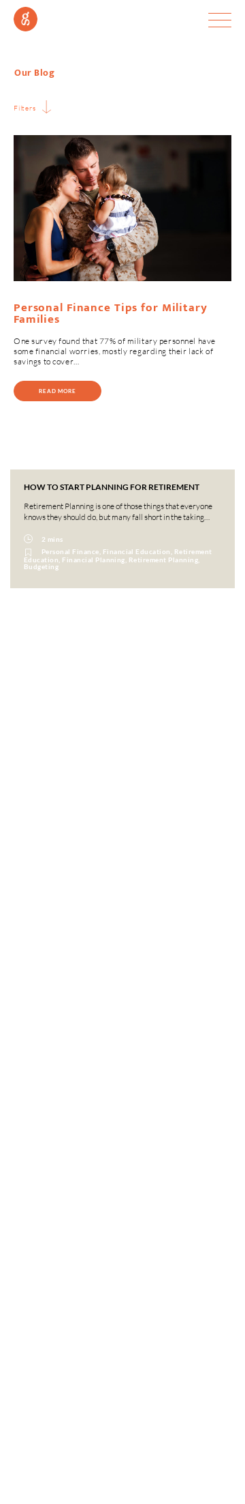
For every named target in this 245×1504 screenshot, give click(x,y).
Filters (24, 108)
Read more (57, 391)
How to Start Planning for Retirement (111, 486)
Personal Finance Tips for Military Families (111, 313)
